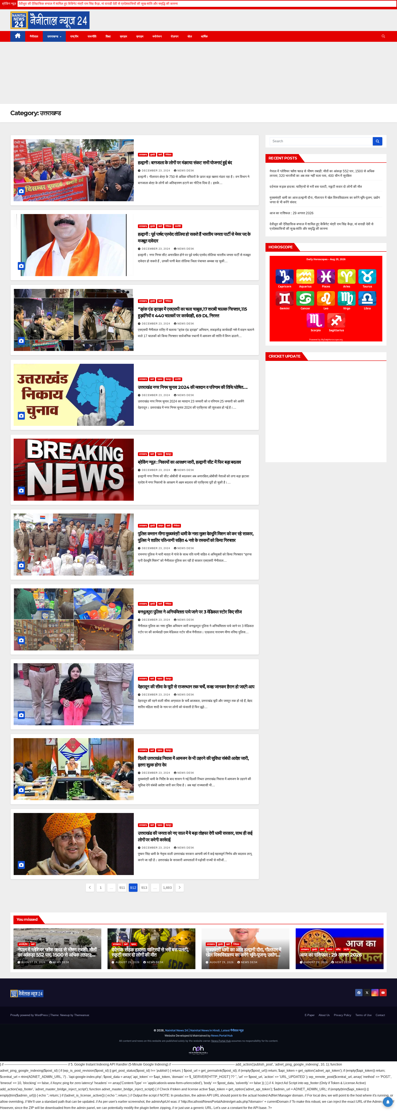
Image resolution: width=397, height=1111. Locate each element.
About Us (324, 1015)
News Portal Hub (222, 1035)
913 (144, 888)
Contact (380, 1015)
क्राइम (123, 36)
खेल (190, 36)
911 (122, 888)
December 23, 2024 (156, 170)
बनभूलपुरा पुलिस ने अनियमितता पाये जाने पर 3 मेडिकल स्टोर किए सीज (190, 612)
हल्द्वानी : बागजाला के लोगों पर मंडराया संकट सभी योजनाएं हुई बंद (185, 162)
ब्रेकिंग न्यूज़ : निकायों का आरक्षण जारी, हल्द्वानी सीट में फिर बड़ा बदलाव (189, 462)
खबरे (160, 154)
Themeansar (81, 1015)
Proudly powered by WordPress (29, 1015)
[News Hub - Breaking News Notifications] (388, 1102)
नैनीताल (34, 36)
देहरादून (168, 379)
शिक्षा (108, 36)
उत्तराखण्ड (53, 36)
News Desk (185, 170)
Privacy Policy (342, 1015)
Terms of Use (363, 1015)
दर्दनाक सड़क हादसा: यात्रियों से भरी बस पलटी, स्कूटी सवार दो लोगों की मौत (316, 186)
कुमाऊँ (152, 154)
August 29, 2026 (34, 962)
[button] (383, 36)
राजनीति (92, 36)
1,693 (167, 888)
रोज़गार (174, 36)
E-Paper (309, 1015)
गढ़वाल (159, 379)
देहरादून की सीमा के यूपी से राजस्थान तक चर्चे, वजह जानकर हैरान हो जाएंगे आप (196, 687)
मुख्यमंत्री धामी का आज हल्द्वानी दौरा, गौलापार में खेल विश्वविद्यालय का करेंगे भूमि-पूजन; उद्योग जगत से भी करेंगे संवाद (243, 955)
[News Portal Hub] (198, 1050)
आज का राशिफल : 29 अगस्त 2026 (291, 213)
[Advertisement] (198, 73)
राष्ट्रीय (74, 36)
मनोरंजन (157, 36)
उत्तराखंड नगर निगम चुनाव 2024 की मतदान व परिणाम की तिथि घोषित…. (193, 387)
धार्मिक (204, 36)
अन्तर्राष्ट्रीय (23, 944)
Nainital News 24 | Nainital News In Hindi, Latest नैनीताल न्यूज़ (204, 1030)
